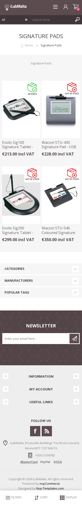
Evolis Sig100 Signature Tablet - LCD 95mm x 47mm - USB (19, 149)
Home (29, 45)
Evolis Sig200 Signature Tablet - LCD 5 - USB (17, 232)
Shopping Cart (76, 7)
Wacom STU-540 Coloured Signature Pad (58, 232)
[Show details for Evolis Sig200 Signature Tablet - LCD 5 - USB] (21, 195)
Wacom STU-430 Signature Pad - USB (59, 144)
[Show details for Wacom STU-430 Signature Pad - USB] (61, 109)
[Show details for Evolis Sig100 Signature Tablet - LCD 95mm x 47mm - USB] (21, 109)
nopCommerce (50, 483)
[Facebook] (35, 431)
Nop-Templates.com (50, 488)
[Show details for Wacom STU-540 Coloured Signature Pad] (61, 195)
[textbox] (51, 19)
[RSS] (47, 431)
